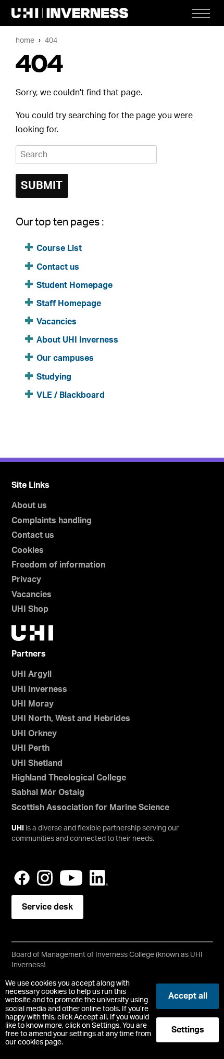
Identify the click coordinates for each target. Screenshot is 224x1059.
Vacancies (56, 322)
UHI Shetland (37, 763)
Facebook (22, 878)
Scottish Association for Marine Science (90, 807)
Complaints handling (51, 520)
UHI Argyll (31, 674)
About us (29, 505)
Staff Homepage (68, 303)
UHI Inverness (39, 689)
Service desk (47, 907)
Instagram (45, 878)
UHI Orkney (34, 733)
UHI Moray (32, 704)
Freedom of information (58, 565)
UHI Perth (30, 748)
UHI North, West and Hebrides (70, 718)
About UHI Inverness (77, 340)
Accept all (187, 996)
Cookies (27, 550)
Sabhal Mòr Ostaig (47, 792)
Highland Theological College (68, 778)
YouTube (71, 878)
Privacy (26, 579)
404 (51, 40)
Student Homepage (74, 285)
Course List (59, 248)
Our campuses (65, 358)
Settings (187, 1030)
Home (25, 40)
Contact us (57, 267)
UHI (17, 828)
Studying (53, 377)
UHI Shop (29, 609)
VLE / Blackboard (70, 395)
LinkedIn (99, 878)
